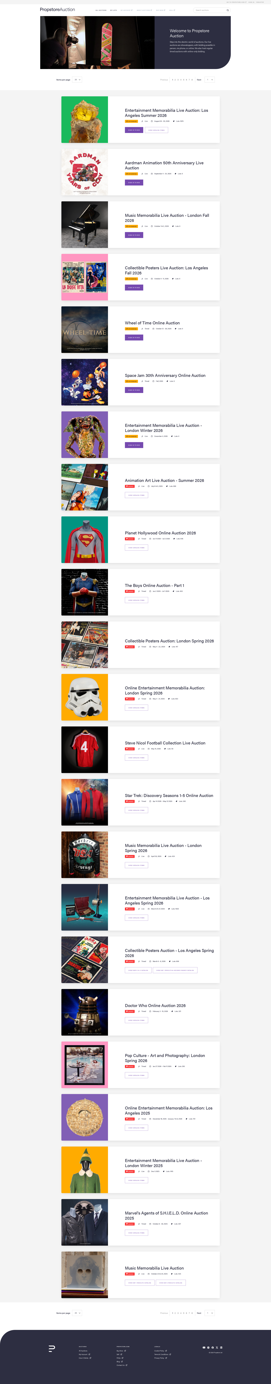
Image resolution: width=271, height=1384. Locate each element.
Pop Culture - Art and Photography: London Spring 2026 (165, 1057)
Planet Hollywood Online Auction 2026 (160, 533)
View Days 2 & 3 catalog (138, 970)
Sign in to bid (134, 130)
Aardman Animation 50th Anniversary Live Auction (164, 165)
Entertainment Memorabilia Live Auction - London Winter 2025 (163, 1162)
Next (199, 79)
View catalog (156, 130)
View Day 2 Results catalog (170, 1283)
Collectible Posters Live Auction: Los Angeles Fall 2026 (166, 270)
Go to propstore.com (236, 2)
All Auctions (83, 1351)
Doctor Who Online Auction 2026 (155, 1005)
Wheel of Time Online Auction (152, 323)
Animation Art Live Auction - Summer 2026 (164, 480)
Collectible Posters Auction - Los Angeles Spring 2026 (169, 952)
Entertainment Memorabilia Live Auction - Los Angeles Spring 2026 (167, 900)
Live (146, 121)
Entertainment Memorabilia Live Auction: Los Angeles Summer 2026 (166, 112)
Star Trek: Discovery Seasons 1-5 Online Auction (169, 795)
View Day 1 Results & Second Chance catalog (175, 970)
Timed (147, 328)
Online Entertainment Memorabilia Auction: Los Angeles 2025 (168, 1110)
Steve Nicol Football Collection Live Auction (165, 743)
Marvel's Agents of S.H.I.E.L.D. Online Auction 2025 (166, 1215)
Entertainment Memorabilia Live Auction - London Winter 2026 (163, 427)
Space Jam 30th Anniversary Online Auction (165, 375)
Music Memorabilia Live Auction (154, 1268)
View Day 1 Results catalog (139, 1283)
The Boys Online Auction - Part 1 (154, 585)
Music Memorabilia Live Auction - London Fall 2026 (167, 217)
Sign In (251, 2)
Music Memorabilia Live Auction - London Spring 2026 (163, 847)
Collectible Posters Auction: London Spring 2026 (169, 641)
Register (260, 2)
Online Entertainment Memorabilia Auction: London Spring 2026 (165, 690)
